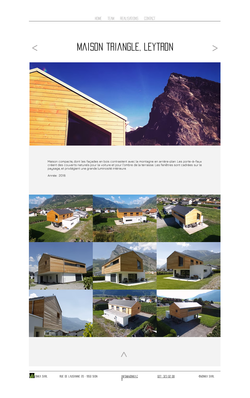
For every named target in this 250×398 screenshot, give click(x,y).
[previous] (37, 269)
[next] (212, 269)
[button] (61, 218)
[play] (212, 334)
